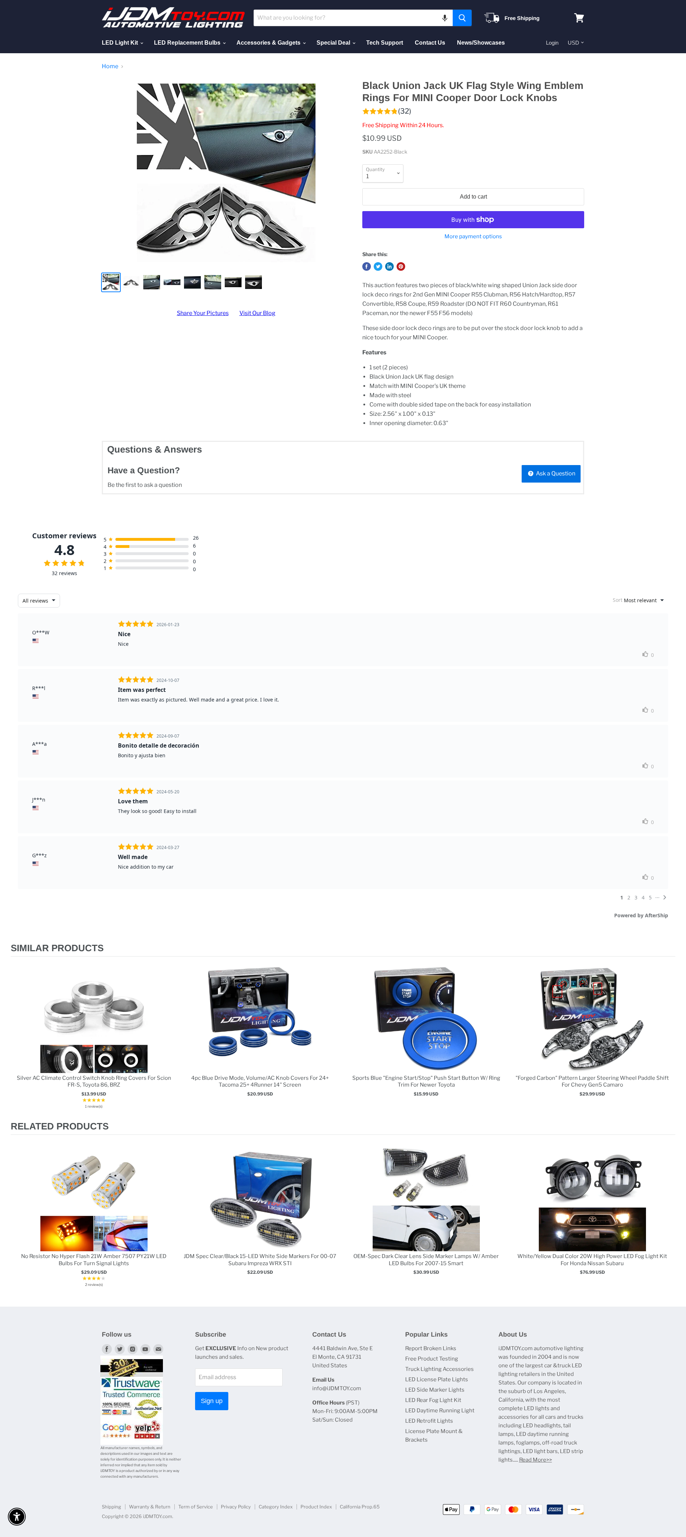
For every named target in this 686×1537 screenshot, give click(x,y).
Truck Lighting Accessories (439, 1369)
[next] (668, 1038)
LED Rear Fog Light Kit (433, 1400)
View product (94, 1027)
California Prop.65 (360, 1506)
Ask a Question (555, 473)
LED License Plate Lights (436, 1379)
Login (552, 43)
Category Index (276, 1506)
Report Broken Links (430, 1348)
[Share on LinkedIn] (389, 266)
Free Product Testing (431, 1359)
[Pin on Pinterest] (401, 266)
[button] (445, 18)
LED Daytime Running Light (439, 1410)
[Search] (462, 18)
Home (110, 66)
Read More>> (535, 1460)
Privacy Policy (236, 1506)
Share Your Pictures (203, 313)
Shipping (111, 1506)
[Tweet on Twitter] (378, 266)
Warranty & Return (149, 1506)
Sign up (212, 1400)
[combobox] (353, 18)
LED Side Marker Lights (434, 1390)
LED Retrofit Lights (429, 1421)
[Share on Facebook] (366, 266)
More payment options (473, 237)
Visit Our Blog (257, 313)
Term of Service (195, 1506)
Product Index (316, 1506)
